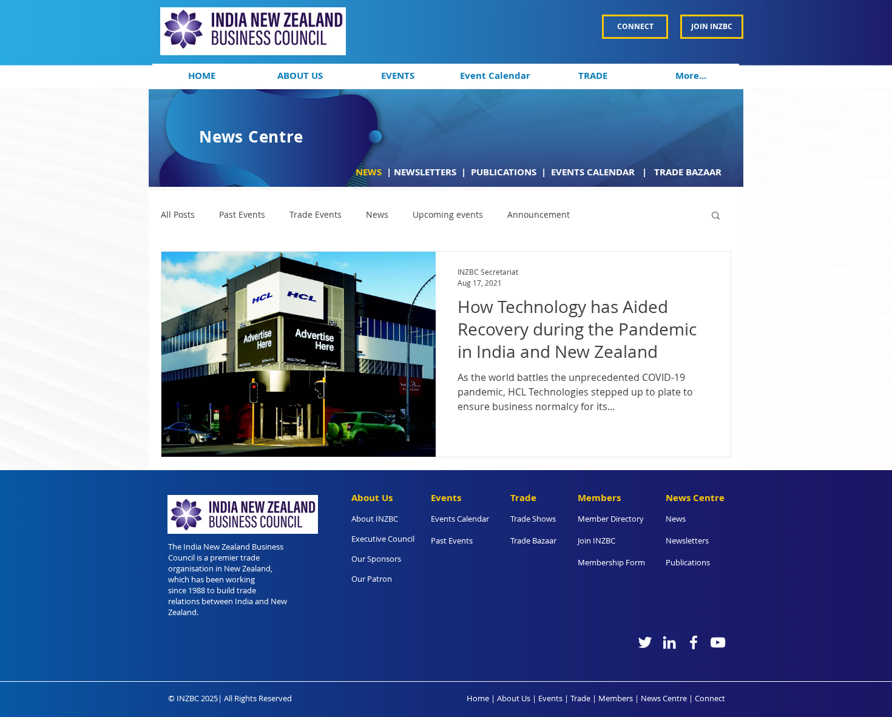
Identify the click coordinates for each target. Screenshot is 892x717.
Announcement (538, 214)
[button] (299, 76)
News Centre (664, 698)
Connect (710, 698)
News (377, 214)
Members (615, 698)
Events (550, 698)
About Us (513, 698)
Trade (580, 698)
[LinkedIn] (669, 642)
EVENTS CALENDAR (594, 172)
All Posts (178, 214)
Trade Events (315, 214)
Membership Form (611, 562)
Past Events (242, 214)
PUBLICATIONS (505, 172)
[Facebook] (693, 642)
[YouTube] (718, 642)
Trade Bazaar (533, 540)
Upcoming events (448, 214)
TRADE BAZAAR (687, 172)
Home (478, 698)
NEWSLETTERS (425, 172)
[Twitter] (645, 642)
